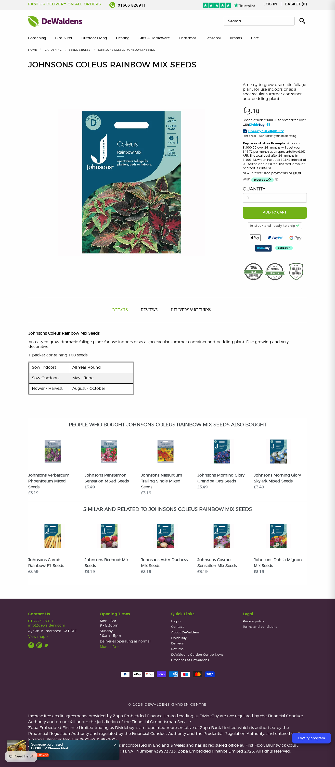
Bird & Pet (63, 38)
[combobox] (259, 21)
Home (32, 50)
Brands (236, 38)
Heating (122, 38)
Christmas (187, 38)
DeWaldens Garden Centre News (197, 654)
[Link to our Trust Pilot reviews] (229, 4)
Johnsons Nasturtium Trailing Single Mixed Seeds (161, 481)
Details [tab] (120, 310)
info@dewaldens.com (46, 625)
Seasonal (213, 38)
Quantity (254, 189)
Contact (177, 627)
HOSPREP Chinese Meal (49, 748)
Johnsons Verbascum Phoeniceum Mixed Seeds (48, 481)
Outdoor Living (94, 38)
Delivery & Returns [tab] (191, 310)
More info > (109, 647)
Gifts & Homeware (154, 38)
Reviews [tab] (149, 310)
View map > (38, 637)
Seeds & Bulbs (79, 50)
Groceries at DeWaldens (190, 660)
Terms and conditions (260, 627)
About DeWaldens (185, 632)
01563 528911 (131, 5)
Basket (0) (296, 4)
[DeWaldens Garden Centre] (55, 21)
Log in (270, 4)
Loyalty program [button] (311, 738)
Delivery (177, 643)
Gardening (37, 38)
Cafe (255, 38)
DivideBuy (179, 638)
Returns (177, 649)
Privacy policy (253, 621)
